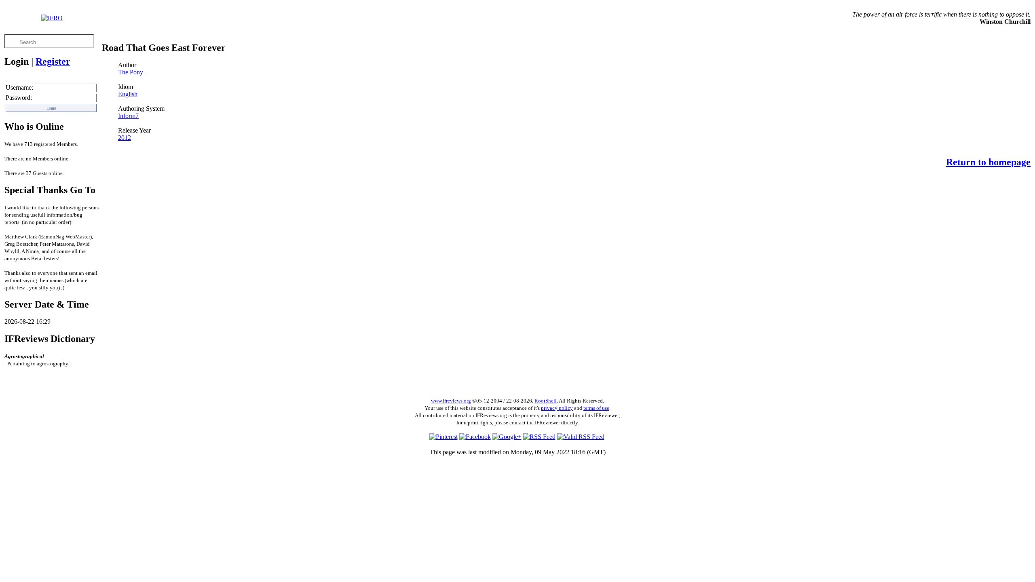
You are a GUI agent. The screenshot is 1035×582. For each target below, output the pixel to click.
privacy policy (557, 408)
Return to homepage (988, 162)
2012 (124, 137)
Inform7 (128, 115)
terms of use (596, 408)
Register (53, 61)
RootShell (545, 401)
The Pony (130, 72)
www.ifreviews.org (451, 401)
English (127, 94)
